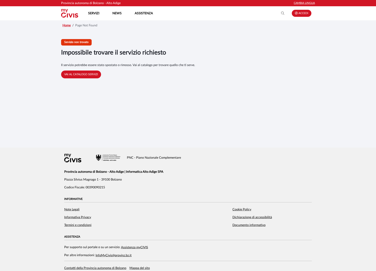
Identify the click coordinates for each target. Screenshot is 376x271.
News (117, 13)
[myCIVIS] (72, 158)
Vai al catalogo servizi (81, 74)
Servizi (93, 13)
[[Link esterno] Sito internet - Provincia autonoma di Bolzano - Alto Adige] (108, 158)
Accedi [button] (303, 13)
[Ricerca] (282, 13)
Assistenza (144, 13)
